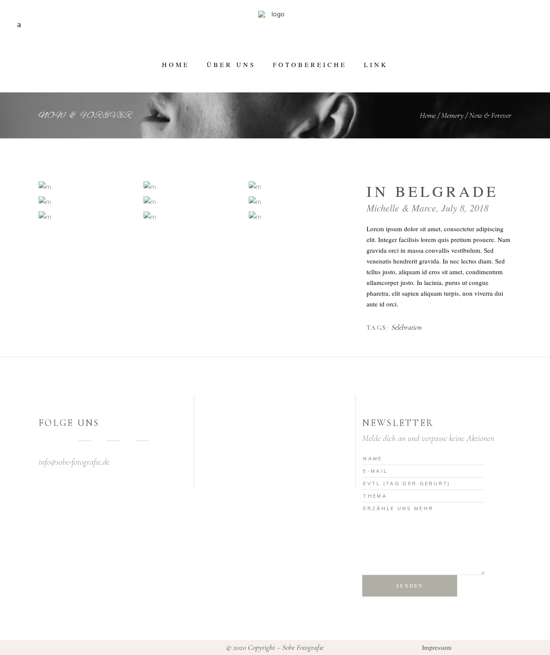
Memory (452, 115)
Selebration (406, 327)
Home (428, 115)
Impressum (437, 647)
